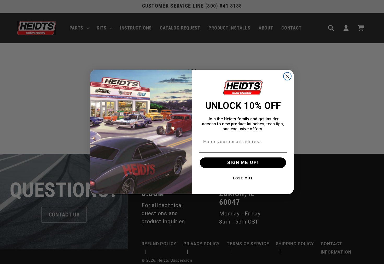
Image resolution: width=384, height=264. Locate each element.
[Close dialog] (287, 76)
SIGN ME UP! (243, 162)
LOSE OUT (243, 178)
